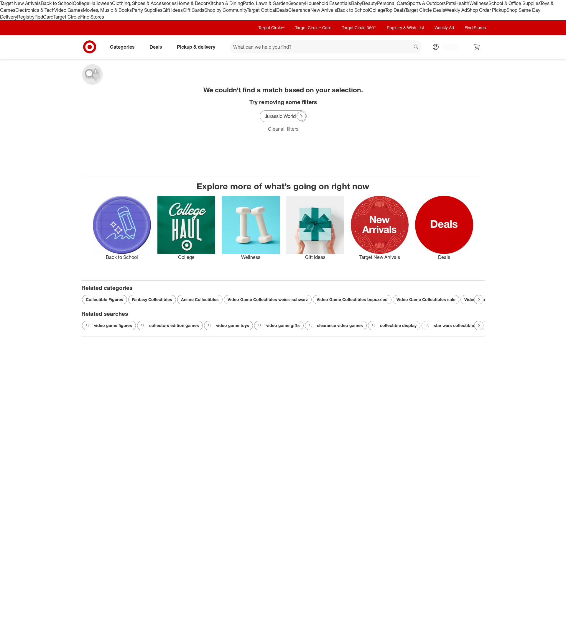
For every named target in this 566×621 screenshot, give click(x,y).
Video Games (68, 10)
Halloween (100, 3)
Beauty (369, 3)
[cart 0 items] (476, 46)
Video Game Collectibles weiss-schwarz (268, 299)
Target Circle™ (271, 27)
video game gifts (283, 325)
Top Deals (395, 10)
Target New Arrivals (20, 3)
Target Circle (66, 17)
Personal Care (392, 3)
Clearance (299, 10)
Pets (450, 3)
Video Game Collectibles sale (425, 299)
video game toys (232, 325)
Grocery (296, 3)
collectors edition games (174, 325)
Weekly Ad (456, 10)
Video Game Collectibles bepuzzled (352, 299)
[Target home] (90, 47)
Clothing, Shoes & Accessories (144, 3)
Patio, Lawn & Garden (265, 3)
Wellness (478, 3)
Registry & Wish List (405, 27)
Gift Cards (193, 10)
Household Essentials (328, 3)
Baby (356, 3)
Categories (122, 47)
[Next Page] (301, 116)
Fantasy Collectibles (152, 299)
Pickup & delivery (196, 47)
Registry (25, 17)
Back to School (57, 3)
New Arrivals (323, 10)
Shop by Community (225, 10)
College (81, 3)
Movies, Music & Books (107, 10)
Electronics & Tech (34, 10)
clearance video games (340, 325)
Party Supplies (147, 10)
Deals (282, 10)
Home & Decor (192, 3)
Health (462, 3)
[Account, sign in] (447, 46)
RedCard (43, 17)
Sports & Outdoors (426, 3)
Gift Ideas (172, 10)
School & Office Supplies (514, 3)
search (416, 47)
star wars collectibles (455, 325)
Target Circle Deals (425, 10)
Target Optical (261, 10)
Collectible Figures (104, 299)
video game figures (113, 325)
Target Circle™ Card (313, 27)
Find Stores (92, 17)
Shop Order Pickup (486, 10)
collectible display (398, 325)
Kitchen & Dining (225, 3)
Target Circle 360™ (359, 27)
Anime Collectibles (200, 299)
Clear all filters (283, 129)
